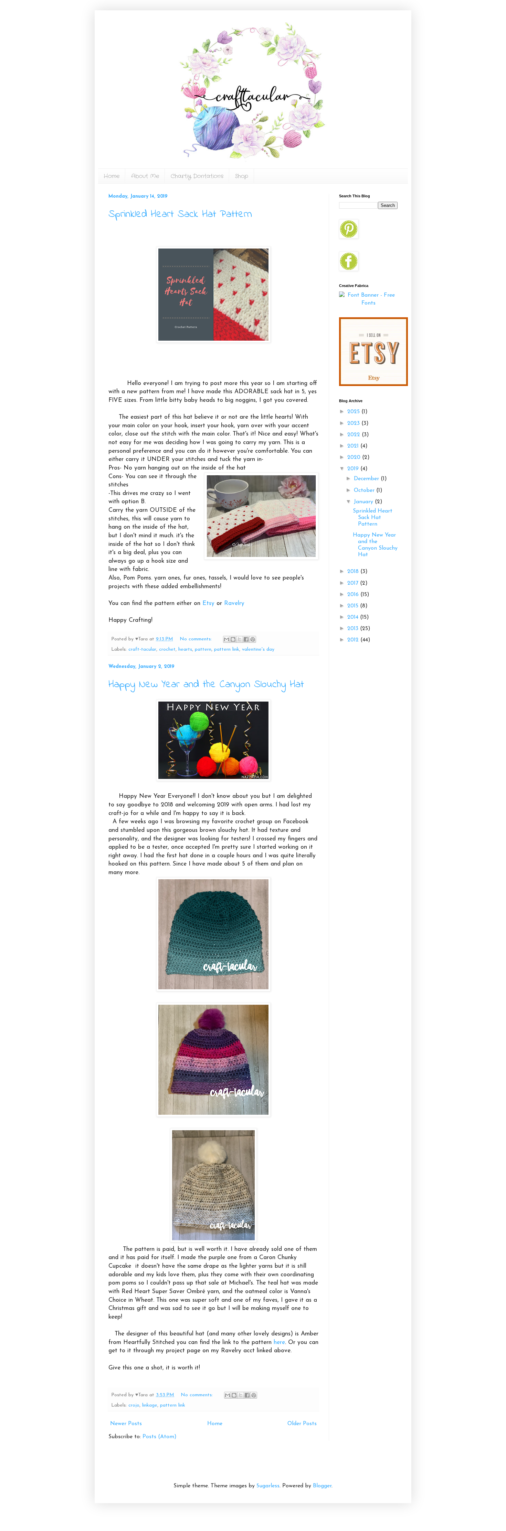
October (365, 490)
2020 (354, 457)
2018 (353, 571)
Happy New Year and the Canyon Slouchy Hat (206, 684)
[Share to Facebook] (246, 639)
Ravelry (234, 603)
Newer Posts (126, 1424)
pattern (203, 649)
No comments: (196, 639)
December (367, 479)
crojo (133, 1405)
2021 (353, 446)
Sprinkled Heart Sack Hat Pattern (180, 214)
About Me (145, 176)
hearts (185, 649)
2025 (354, 412)
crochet (167, 649)
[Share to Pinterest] (252, 639)
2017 (353, 583)
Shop (241, 176)
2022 (354, 435)
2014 (353, 617)
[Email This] (226, 639)
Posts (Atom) (160, 1437)
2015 (353, 606)
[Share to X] (239, 639)
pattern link (226, 649)
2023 (354, 423)
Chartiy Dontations (197, 176)
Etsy (208, 603)
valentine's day (258, 649)
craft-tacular (142, 649)
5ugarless (268, 1486)
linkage (149, 1405)
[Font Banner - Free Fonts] (368, 303)
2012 (353, 640)
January (364, 502)
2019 (353, 469)
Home (111, 176)
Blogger (322, 1486)
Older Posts (302, 1424)
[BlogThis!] (233, 639)
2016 (353, 594)
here (279, 1342)
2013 (353, 628)
